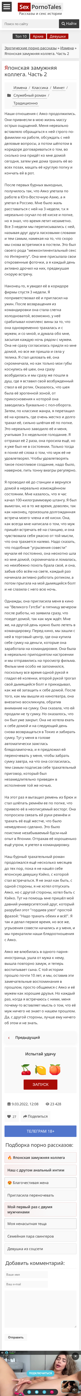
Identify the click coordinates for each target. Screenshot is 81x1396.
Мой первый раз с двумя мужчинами (29, 1209)
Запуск (40, 1084)
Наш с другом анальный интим (35, 1170)
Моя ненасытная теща (27, 1223)
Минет (59, 87)
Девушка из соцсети (25, 1248)
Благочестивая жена (31, 1182)
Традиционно (26, 103)
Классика (40, 87)
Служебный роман (30, 95)
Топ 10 (21, 36)
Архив (38, 36)
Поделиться (38, 1116)
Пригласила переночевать (30, 1195)
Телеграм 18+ (40, 1131)
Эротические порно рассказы (30, 47)
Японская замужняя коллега (39, 1157)
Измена (67, 47)
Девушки (58, 36)
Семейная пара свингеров (30, 1236)
